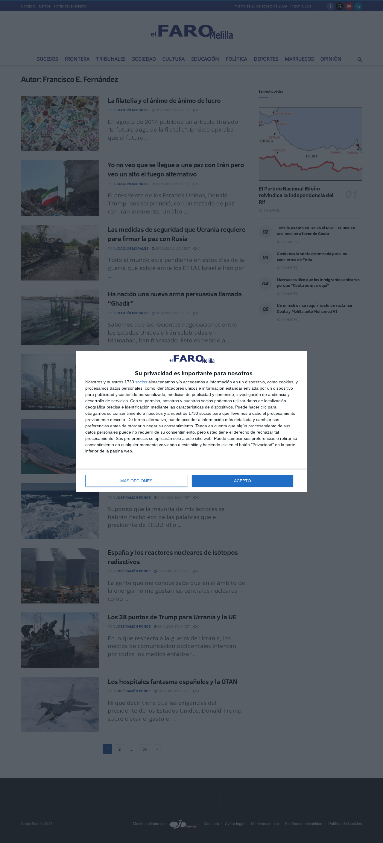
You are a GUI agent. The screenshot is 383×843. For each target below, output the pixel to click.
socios (141, 382)
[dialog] (191, 421)
